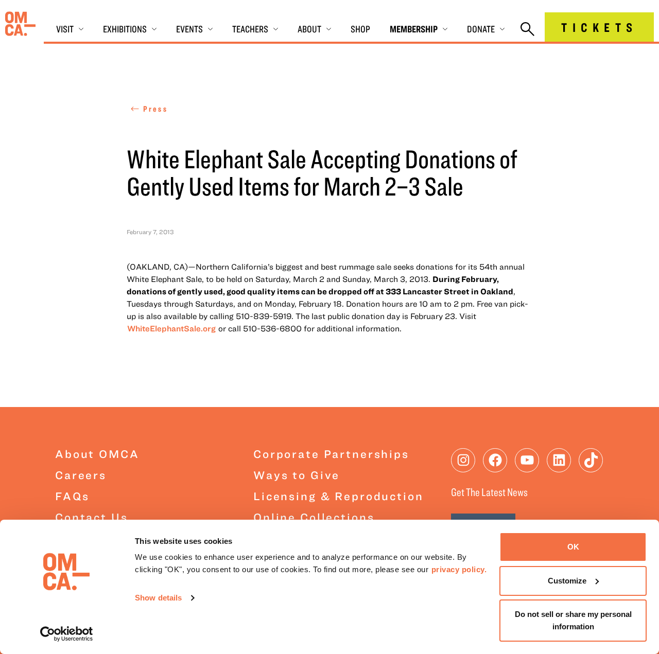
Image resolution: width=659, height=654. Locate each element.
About (309, 28)
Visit (65, 28)
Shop (360, 28)
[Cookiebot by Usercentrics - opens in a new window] (67, 634)
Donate (481, 28)
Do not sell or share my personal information (573, 620)
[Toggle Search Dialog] (527, 30)
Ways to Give (296, 474)
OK (573, 546)
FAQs (72, 495)
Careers (81, 474)
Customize (567, 580)
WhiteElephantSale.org (171, 328)
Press (155, 108)
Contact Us (91, 516)
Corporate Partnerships (331, 453)
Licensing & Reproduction (338, 495)
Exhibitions (125, 28)
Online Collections (313, 516)
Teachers (250, 28)
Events (189, 28)
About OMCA (97, 453)
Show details (158, 597)
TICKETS (599, 27)
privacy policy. (459, 569)
